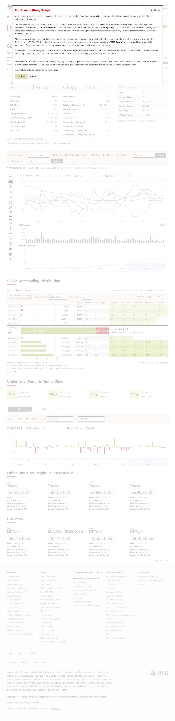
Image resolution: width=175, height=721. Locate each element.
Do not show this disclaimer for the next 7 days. (37, 70)
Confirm (21, 76)
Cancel (33, 76)
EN (159, 10)
